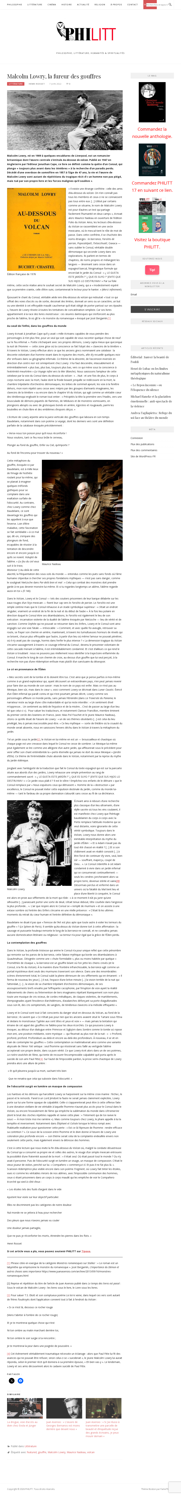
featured (32, 1452)
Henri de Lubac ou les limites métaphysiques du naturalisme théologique (150, 373)
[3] (8, 1295)
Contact (132, 4)
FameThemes (167, 1489)
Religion (100, 4)
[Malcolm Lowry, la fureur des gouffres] (65, 119)
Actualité (83, 4)
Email (134, 294)
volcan (91, 1452)
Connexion (137, 438)
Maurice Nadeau (76, 1452)
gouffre (42, 1452)
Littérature (34, 4)
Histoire (67, 4)
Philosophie (14, 4)
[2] (38, 739)
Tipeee (85, 1251)
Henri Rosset (37, 83)
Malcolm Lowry (56, 1452)
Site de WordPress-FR (143, 456)
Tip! (152, 270)
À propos (116, 4)
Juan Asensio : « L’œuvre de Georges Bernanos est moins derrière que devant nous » (63, 1425)
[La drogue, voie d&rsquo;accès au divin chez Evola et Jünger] (25, 1408)
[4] (41, 1059)
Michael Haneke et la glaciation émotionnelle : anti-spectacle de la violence (151, 401)
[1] (109, 318)
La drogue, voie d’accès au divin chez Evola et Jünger (22, 1423)
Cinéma (52, 4)
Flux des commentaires (144, 450)
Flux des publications (142, 444)
